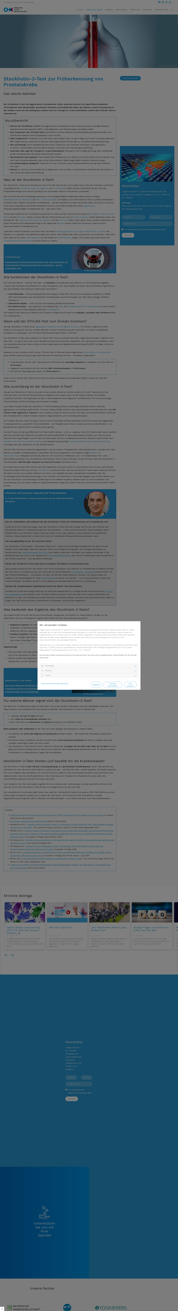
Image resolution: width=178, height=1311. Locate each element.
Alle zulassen (130, 685)
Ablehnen (96, 685)
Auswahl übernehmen (113, 685)
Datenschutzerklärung (49, 683)
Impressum (64, 683)
